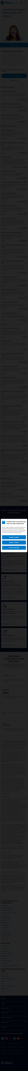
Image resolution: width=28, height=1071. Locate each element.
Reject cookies (14, 542)
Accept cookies (14, 537)
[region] (14, 535)
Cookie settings (14, 547)
